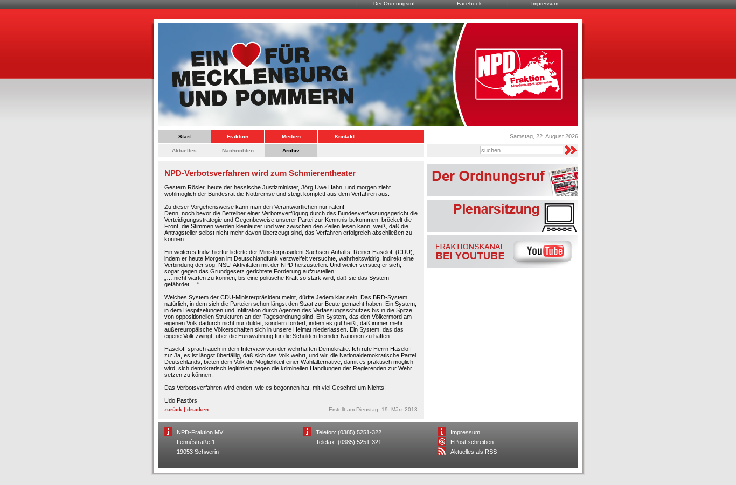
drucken (198, 409)
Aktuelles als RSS (473, 451)
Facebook (469, 3)
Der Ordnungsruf (394, 3)
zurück (173, 409)
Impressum (544, 3)
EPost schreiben (472, 442)
